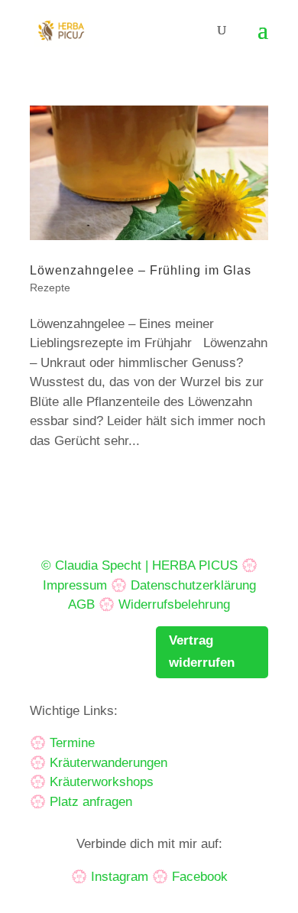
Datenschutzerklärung (193, 585)
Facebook (200, 876)
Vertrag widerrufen (202, 651)
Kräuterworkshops (102, 782)
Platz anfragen (91, 801)
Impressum (75, 585)
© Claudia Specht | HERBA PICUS (139, 565)
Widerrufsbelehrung (174, 604)
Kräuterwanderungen (108, 762)
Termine (72, 743)
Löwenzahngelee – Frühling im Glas (140, 270)
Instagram (119, 876)
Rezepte (50, 287)
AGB (81, 604)
